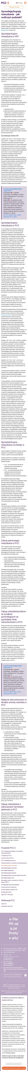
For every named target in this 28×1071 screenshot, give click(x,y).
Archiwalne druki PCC (7, 906)
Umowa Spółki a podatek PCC (9, 889)
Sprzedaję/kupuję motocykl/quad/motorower (13, 875)
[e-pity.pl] (14, 938)
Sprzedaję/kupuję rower (7, 878)
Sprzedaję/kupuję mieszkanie (9, 865)
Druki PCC (4, 904)
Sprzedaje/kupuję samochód (9, 868)
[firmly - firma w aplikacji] (14, 933)
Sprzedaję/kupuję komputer (8, 873)
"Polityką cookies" (10, 1053)
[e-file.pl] (14, 919)
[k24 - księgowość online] (14, 928)
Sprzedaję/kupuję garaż (7, 870)
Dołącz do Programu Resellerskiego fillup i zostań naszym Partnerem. (12, 975)
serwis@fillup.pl (10, 952)
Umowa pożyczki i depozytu (8, 887)
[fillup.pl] (14, 923)
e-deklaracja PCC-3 (6, 855)
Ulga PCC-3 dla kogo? (7, 894)
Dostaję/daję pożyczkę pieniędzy (10, 884)
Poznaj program (16, 2)
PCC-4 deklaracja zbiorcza (8, 860)
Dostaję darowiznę (6, 892)
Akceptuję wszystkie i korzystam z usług (14, 1068)
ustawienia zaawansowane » (14, 1064)
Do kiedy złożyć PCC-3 (7, 858)
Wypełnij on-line (13, 7)
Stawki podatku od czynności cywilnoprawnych (14, 863)
